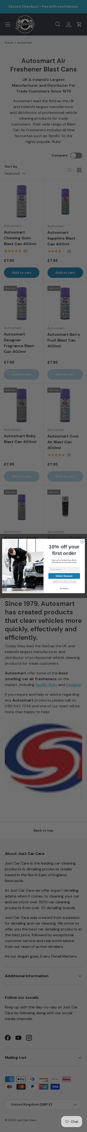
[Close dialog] (82, 541)
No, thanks (64, 588)
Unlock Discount (64, 576)
